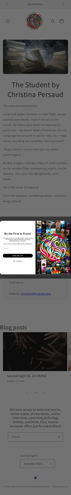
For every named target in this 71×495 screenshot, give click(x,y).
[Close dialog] (69, 223)
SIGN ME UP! (17, 255)
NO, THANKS (17, 261)
